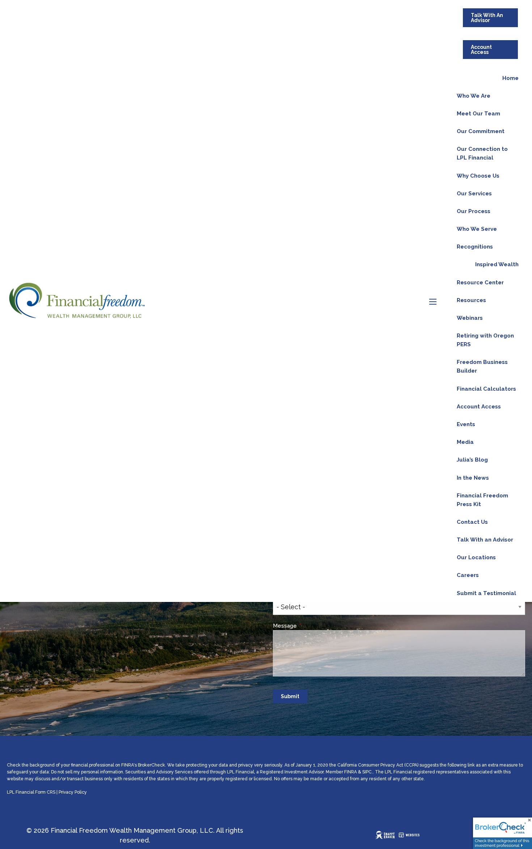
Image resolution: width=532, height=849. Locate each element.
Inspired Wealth (497, 264)
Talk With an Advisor (485, 539)
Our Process (473, 211)
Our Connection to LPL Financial (482, 153)
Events (466, 424)
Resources (471, 300)
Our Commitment (480, 131)
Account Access (481, 49)
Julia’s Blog (472, 460)
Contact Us (472, 522)
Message (312, 626)
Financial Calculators (486, 389)
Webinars (470, 318)
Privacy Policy (73, 792)
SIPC (367, 771)
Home (510, 78)
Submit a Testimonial (486, 593)
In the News (473, 478)
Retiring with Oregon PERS (485, 340)
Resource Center (480, 282)
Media (465, 442)
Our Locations (476, 557)
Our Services (474, 193)
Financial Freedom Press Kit (482, 500)
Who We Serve (477, 229)
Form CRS (45, 792)
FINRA (350, 771)
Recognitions (475, 246)
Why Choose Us (478, 176)
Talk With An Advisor (487, 17)
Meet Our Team (478, 113)
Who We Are (473, 96)
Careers (468, 575)
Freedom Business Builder (482, 366)
